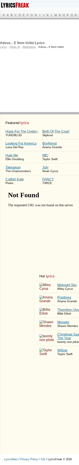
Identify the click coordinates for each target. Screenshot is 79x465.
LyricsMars (11, 459)
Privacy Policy (29, 459)
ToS (42, 459)
